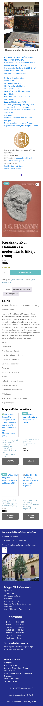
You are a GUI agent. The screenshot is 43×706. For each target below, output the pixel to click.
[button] (37, 184)
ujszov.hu (8, 590)
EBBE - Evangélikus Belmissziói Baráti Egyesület (18, 674)
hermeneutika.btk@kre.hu (23, 158)
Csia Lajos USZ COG (11, 89)
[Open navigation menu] (21, 175)
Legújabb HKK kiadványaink (15, 73)
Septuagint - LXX (10, 681)
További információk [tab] (21, 289)
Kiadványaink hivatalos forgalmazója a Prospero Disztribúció (18, 647)
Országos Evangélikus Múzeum (16, 668)
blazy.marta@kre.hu (17, 161)
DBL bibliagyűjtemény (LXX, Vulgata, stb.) (20, 104)
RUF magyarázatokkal (12, 83)
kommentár (25, 96)
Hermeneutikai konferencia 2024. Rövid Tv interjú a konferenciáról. (20, 69)
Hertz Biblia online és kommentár (17, 609)
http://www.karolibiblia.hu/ (14, 86)
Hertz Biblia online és (12, 96)
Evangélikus (8, 663)
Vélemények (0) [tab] (11, 294)
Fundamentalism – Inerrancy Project (18, 123)
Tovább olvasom (10, 461)
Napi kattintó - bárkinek (13, 166)
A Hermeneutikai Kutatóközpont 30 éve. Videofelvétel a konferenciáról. (19, 63)
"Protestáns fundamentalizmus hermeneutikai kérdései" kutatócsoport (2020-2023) (19, 110)
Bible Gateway (9, 99)
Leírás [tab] (7, 289)
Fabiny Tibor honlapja (12, 169)
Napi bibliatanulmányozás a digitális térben (21, 126)
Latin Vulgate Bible (11, 679)
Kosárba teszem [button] (31, 461)
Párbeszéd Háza (10, 665)
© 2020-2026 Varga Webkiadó (21, 688)
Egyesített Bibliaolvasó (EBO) (15, 102)
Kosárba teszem (25, 272)
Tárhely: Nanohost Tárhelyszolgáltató (21, 702)
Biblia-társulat (9, 671)
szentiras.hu (9, 81)
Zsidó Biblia (9, 94)
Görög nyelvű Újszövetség (14, 78)
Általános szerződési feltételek (21, 695)
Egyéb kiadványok (17, 280)
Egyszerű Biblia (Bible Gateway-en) (17, 91)
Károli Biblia (8, 598)
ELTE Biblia (8, 115)
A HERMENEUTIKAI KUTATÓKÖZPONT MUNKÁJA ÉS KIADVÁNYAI (18, 58)
